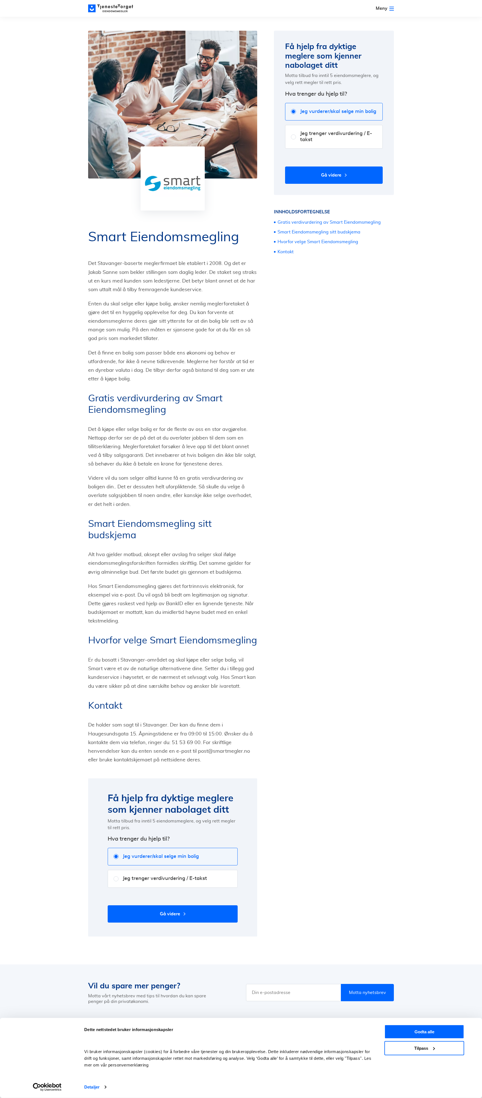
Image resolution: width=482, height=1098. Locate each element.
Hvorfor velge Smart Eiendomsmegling (318, 242)
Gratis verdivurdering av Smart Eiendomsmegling (329, 222)
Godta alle (424, 1031)
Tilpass (421, 1048)
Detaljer (92, 1087)
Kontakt (286, 252)
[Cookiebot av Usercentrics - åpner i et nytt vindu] (47, 1087)
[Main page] (113, 8)
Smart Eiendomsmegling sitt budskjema (319, 232)
